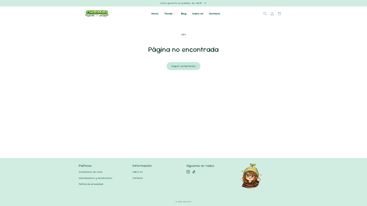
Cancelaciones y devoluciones (95, 178)
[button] (265, 13)
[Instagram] (188, 172)
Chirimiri (187, 201)
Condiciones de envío (91, 171)
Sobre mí (138, 171)
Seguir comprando (183, 66)
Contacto (138, 178)
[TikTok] (194, 172)
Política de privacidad (91, 184)
